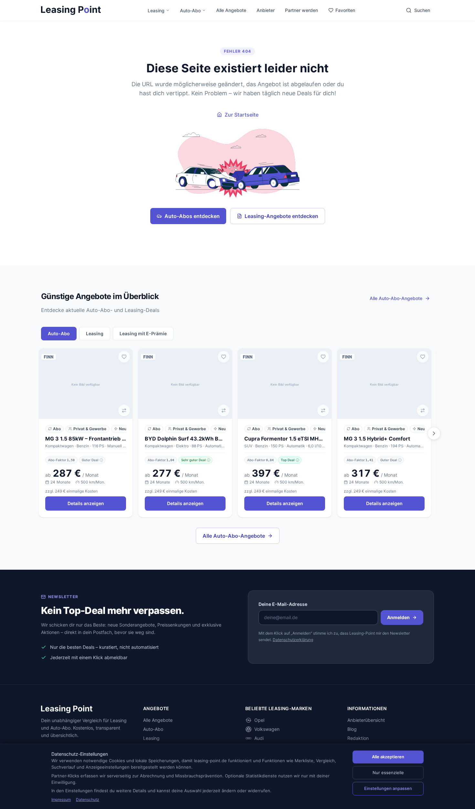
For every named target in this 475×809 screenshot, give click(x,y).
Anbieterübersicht (366, 720)
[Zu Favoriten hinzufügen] (124, 357)
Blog (352, 729)
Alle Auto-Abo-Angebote (234, 536)
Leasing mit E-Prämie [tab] (143, 333)
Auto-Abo (190, 10)
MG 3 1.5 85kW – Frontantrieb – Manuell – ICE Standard (85, 438)
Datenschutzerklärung (293, 639)
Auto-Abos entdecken (192, 216)
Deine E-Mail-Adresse (283, 604)
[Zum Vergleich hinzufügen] (124, 410)
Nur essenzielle (388, 772)
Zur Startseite (242, 114)
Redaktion (358, 738)
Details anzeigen (86, 503)
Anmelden (398, 617)
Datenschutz (87, 799)
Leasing (156, 10)
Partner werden (301, 10)
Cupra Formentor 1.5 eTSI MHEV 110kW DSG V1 (284, 438)
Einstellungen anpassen (388, 788)
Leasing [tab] (94, 333)
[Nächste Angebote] (434, 433)
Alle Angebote (231, 10)
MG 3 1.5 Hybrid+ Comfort (377, 438)
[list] (237, 433)
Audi (259, 738)
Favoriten (345, 10)
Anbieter (266, 10)
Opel (259, 720)
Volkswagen (267, 729)
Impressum (61, 799)
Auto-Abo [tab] (59, 333)
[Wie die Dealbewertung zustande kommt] (101, 460)
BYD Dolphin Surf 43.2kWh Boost (185, 438)
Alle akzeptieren (388, 756)
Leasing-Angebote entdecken (281, 216)
